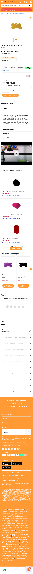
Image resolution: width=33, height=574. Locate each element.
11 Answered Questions (6, 49)
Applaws (8, 534)
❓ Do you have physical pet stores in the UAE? (14, 373)
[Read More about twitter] (12, 449)
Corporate (5, 423)
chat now (12, 406)
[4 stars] (19, 307)
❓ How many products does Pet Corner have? (14, 367)
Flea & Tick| (14, 513)
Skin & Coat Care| (10, 539)
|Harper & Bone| (15, 534)
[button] (16, 153)
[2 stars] (11, 307)
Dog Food (4, 509)
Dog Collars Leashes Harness (16, 509)
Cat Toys (15, 548)
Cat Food (20, 511)
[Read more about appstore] (7, 463)
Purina (7, 537)
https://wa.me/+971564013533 (9, 564)
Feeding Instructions (8, 129)
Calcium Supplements (22, 530)
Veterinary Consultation (18, 515)
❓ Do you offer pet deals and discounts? (12, 385)
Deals (19, 513)
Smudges (7, 513)
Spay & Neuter (10, 543)
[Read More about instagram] (9, 449)
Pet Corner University (8, 560)
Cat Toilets (12, 523)
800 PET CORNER (17, 403)
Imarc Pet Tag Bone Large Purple (7, 277)
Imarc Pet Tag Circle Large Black (14, 191)
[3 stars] (15, 307)
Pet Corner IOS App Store (13, 520)
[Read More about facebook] (3, 449)
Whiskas (17, 537)
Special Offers (7, 138)
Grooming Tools (14, 544)
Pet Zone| (15, 536)
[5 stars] (23, 307)
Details (5, 108)
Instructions (6, 133)
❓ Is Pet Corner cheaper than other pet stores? (14, 391)
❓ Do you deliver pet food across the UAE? (13, 349)
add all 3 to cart (16, 248)
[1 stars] (7, 307)
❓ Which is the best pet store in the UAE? (13, 343)
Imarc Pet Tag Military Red (13, 238)
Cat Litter (15, 511)
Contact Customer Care (10, 95)
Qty (3, 89)
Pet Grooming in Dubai (21, 558)
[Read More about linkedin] (15, 449)
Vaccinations (19, 539)
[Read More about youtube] (6, 449)
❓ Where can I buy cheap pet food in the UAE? (14, 337)
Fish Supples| (15, 527)
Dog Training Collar (12, 553)
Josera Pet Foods (19, 532)
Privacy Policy (16, 445)
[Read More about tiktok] (18, 449)
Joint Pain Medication (20, 543)
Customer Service (7, 414)
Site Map (16, 478)
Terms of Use (10, 444)
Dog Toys (9, 548)
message (24, 406)
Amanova (22, 534)
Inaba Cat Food (11, 550)
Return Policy (20, 475)
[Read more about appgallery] (7, 467)
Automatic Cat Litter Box (15, 551)
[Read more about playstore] (17, 463)
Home (2, 13)
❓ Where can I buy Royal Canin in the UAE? (13, 379)
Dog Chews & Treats (12, 546)
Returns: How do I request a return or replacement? (11, 330)
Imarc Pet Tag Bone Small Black (22, 277)
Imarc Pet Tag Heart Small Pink (14, 214)
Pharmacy (9, 515)
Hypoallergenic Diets (8, 532)
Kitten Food (21, 536)
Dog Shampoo (23, 553)
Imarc (7, 13)
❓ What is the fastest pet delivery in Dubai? (13, 355)
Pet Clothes (8, 511)
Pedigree (11, 537)
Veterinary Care (6, 555)
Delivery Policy (7, 475)
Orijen (4, 534)
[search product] (30, 6)
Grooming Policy (7, 478)
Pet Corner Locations (16, 518)
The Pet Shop (19, 523)
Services (4, 418)
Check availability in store (10, 51)
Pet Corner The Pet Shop (12, 541)
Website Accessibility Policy (10, 480)
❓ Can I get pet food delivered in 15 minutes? (14, 361)
